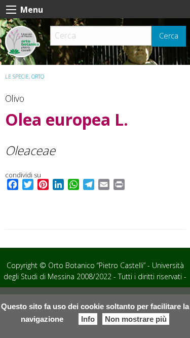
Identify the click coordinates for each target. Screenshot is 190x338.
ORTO (37, 76)
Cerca (168, 36)
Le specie (17, 76)
